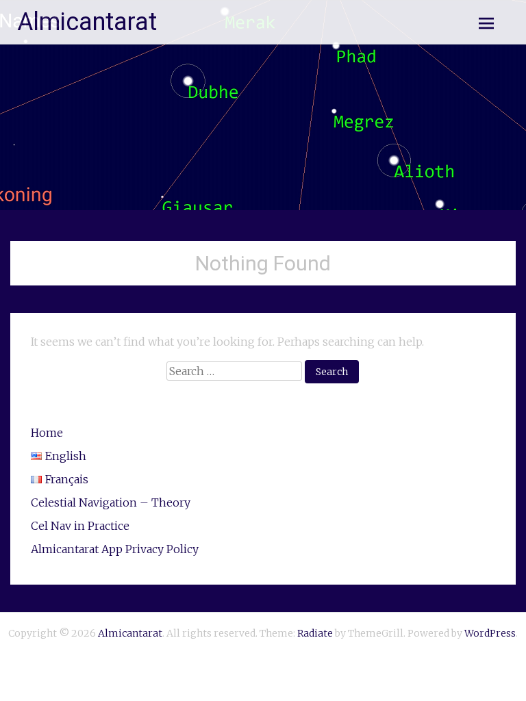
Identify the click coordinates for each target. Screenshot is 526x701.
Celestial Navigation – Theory (110, 502)
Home (47, 432)
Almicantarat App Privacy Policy (115, 549)
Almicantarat (87, 22)
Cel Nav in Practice (80, 526)
